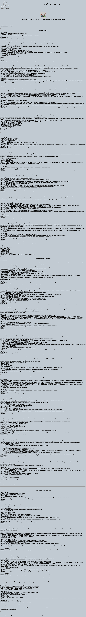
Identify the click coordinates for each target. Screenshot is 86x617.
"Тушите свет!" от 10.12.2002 (6, 24)
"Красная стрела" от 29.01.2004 (7, 26)
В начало (34, 7)
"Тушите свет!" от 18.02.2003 (6, 25)
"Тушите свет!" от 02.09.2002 (6, 21)
